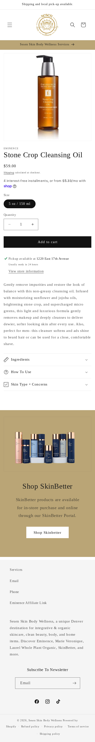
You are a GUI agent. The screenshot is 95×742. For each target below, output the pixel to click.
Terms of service (78, 726)
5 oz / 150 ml (19, 204)
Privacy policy (53, 726)
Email (14, 581)
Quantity (10, 215)
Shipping (9, 172)
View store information (26, 271)
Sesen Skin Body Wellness (45, 720)
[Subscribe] (74, 683)
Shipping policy (50, 733)
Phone (14, 592)
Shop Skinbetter (47, 532)
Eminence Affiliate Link (28, 603)
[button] (9, 25)
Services (16, 570)
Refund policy (30, 726)
